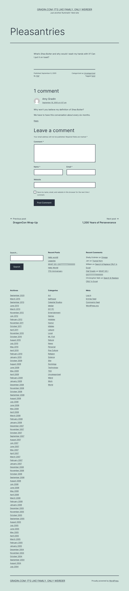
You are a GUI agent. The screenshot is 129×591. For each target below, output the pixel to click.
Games (51, 316)
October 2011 (15, 326)
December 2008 (17, 385)
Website (37, 179)
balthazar (52, 299)
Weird (50, 378)
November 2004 (17, 553)
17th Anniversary (55, 271)
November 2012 (17, 313)
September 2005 (17, 519)
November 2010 (17, 333)
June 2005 (14, 529)
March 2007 (15, 457)
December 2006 (17, 467)
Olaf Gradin (91, 271)
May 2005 (14, 532)
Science (51, 357)
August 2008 (15, 398)
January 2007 (16, 464)
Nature (51, 340)
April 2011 (14, 330)
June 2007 (14, 446)
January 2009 (16, 381)
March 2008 (15, 416)
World (50, 385)
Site (49, 361)
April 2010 (14, 350)
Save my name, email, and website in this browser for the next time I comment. (63, 193)
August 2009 (15, 364)
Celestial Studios (55, 302)
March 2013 (15, 309)
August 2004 (15, 563)
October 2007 (16, 433)
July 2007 (14, 443)
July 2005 (14, 525)
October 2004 (16, 556)
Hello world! (53, 257)
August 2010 (15, 340)
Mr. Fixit (51, 337)
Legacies (52, 261)
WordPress (113, 581)
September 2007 (17, 436)
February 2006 (16, 501)
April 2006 (14, 495)
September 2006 (17, 477)
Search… (14, 253)
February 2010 (16, 354)
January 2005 (16, 546)
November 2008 (17, 388)
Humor (51, 323)
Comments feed (93, 302)
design (51, 306)
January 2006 (16, 505)
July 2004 (14, 567)
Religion (51, 354)
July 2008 (14, 402)
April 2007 (14, 453)
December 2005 (17, 508)
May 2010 (14, 347)
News (50, 343)
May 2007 (14, 450)
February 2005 (16, 543)
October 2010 (16, 337)
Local (50, 333)
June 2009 (14, 368)
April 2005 (14, 536)
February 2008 (16, 419)
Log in (88, 295)
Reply (36, 121)
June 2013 (14, 306)
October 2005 (16, 515)
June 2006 (14, 488)
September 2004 (17, 560)
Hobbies (51, 319)
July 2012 (14, 316)
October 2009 (16, 361)
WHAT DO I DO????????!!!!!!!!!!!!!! (61, 264)
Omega (104, 257)
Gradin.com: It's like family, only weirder (64, 9)
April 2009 (14, 374)
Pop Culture (53, 350)
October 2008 (16, 392)
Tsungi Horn (97, 261)
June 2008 (14, 405)
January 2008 (16, 422)
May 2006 (14, 491)
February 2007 (16, 460)
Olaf (37, 76)
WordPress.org (92, 306)
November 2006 (17, 470)
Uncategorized (89, 73)
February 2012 (16, 319)
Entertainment (54, 313)
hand (93, 76)
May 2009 (14, 371)
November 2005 (17, 512)
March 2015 (15, 299)
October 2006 (16, 474)
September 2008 (17, 395)
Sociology (52, 364)
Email (69, 167)
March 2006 (15, 498)
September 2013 (17, 302)
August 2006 (15, 481)
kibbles (51, 326)
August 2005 (15, 522)
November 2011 (16, 323)
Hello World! (53, 268)
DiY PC (51, 309)
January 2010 (16, 357)
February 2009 (16, 378)
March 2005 (15, 539)
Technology (53, 368)
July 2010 (14, 343)
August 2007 (15, 440)
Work (50, 381)
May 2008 (14, 409)
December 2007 (17, 426)
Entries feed (91, 299)
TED (50, 371)
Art (49, 295)
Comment (39, 142)
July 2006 (14, 484)
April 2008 (14, 412)
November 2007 (17, 429)
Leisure (51, 330)
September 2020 (17, 295)
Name (37, 167)
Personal (51, 347)
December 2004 (17, 550)
